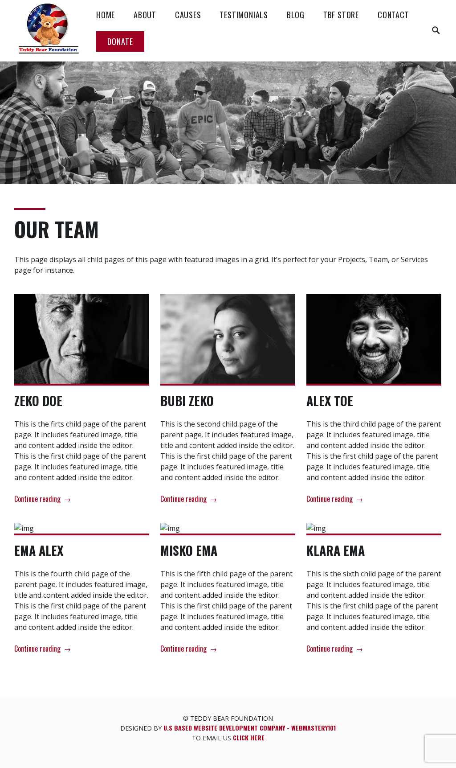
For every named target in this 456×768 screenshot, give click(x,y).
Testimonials (244, 15)
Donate (120, 41)
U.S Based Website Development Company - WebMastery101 (249, 727)
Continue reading (42, 499)
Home (105, 15)
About (145, 15)
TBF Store (341, 15)
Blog (296, 15)
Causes (188, 15)
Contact (393, 15)
